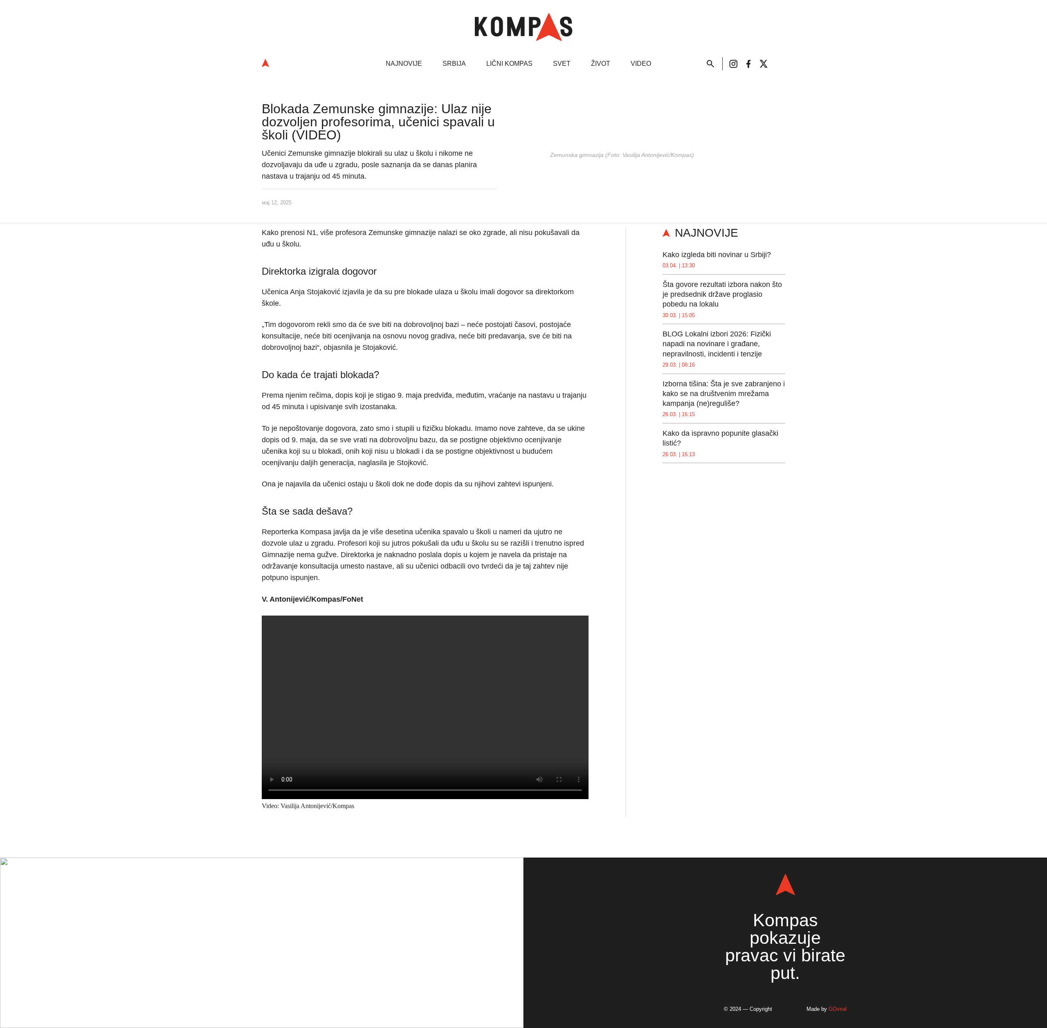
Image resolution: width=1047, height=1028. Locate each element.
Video (641, 63)
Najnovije (404, 63)
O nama (238, 988)
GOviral (838, 1009)
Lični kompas (509, 63)
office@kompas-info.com (262, 950)
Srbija (454, 63)
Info (253, 896)
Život (600, 63)
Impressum (280, 988)
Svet (562, 63)
